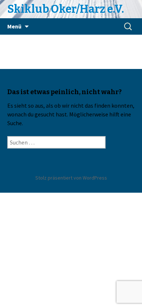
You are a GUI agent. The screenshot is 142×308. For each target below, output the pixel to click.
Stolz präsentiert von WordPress (71, 177)
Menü (14, 26)
